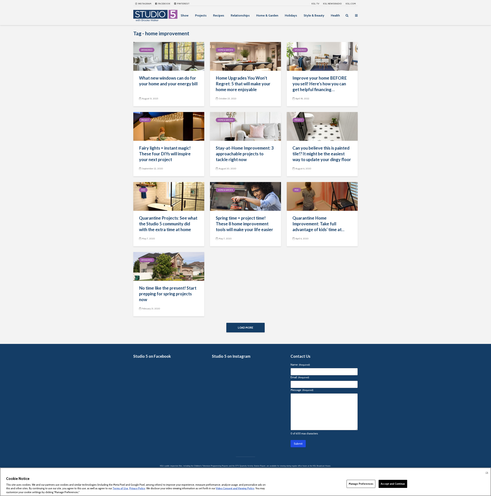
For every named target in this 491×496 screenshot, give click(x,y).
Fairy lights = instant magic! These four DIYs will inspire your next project (165, 153)
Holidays (291, 15)
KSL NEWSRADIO (332, 3)
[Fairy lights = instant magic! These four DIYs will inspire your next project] (168, 126)
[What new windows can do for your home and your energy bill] (168, 56)
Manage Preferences (361, 483)
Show (185, 15)
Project (145, 120)
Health (335, 15)
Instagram (144, 3)
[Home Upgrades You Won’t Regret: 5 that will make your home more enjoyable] (245, 56)
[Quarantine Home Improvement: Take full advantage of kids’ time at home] (322, 196)
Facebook (163, 3)
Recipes (218, 15)
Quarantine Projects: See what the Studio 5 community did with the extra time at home (168, 223)
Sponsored (146, 50)
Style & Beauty (314, 15)
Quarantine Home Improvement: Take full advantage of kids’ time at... (318, 223)
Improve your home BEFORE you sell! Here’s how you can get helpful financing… (319, 83)
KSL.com (351, 3)
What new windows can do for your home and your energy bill (168, 80)
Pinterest (182, 3)
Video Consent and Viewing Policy (235, 488)
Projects (201, 15)
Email (300, 377)
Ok (486, 472)
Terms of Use (120, 488)
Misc (143, 190)
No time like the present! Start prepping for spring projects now (167, 293)
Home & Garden (267, 15)
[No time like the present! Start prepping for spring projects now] (168, 266)
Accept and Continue (393, 483)
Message (302, 390)
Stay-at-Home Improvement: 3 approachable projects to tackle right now (245, 153)
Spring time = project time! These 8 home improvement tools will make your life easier (244, 223)
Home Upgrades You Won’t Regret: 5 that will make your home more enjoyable (243, 83)
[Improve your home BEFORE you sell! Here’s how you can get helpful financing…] (322, 56)
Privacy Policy (137, 488)
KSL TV (315, 3)
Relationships (240, 15)
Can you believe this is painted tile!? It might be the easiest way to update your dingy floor (321, 153)
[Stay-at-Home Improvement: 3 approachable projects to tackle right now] (245, 126)
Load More (245, 327)
